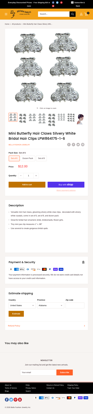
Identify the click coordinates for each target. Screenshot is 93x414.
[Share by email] (82, 144)
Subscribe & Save (79, 4)
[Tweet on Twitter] (78, 144)
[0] (86, 14)
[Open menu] (6, 14)
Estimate (16, 314)
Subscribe (64, 372)
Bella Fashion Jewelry (19, 145)
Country (12, 300)
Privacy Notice (31, 388)
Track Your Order (73, 388)
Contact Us (50, 388)
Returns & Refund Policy (55, 385)
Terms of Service (11, 388)
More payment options (66, 190)
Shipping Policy (72, 385)
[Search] (73, 14)
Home (7, 24)
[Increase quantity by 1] (36, 175)
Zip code (69, 300)
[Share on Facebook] (69, 144)
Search (28, 391)
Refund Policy (14, 326)
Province (41, 300)
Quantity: (13, 176)
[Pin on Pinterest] (73, 144)
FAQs (28, 385)
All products (16, 24)
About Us (8, 385)
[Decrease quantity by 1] (20, 175)
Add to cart (27, 185)
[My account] (81, 14)
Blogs (7, 391)
